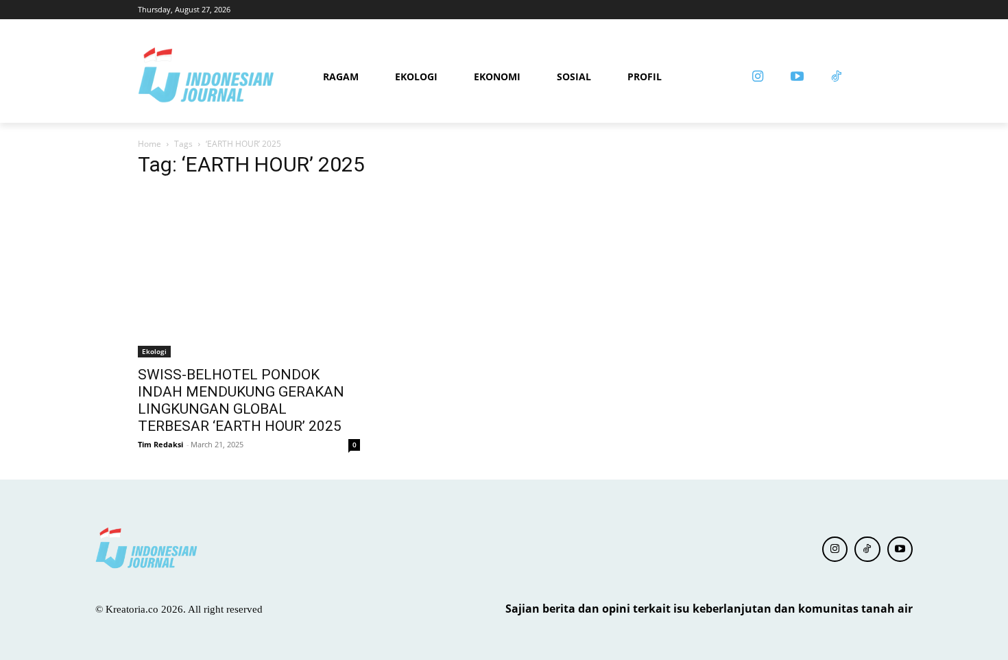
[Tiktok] (836, 77)
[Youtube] (796, 77)
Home (149, 144)
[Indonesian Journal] (225, 77)
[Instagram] (757, 77)
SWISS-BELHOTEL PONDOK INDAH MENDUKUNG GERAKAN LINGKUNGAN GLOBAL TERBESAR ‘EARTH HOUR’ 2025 (241, 400)
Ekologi (154, 351)
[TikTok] (867, 550)
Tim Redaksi (160, 444)
